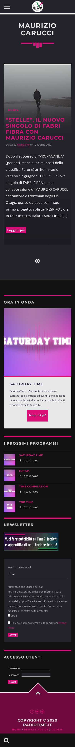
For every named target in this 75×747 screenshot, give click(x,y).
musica (13, 110)
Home (16, 729)
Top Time (26, 502)
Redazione (23, 144)
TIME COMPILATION (33, 486)
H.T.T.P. (24, 471)
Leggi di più (16, 230)
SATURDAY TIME (31, 455)
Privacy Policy (36, 729)
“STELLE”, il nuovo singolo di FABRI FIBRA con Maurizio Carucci (35, 129)
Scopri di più (37, 415)
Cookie (57, 729)
